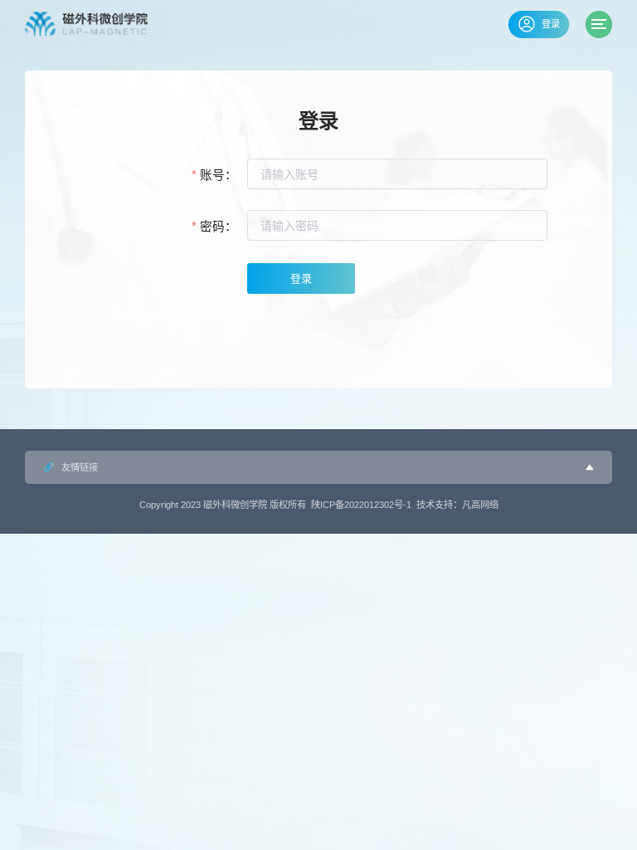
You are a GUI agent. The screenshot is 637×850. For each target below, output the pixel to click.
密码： (218, 226)
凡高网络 (480, 505)
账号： (218, 175)
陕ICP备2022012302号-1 (361, 505)
